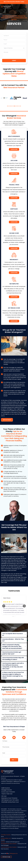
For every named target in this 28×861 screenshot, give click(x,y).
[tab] (4, 737)
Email (4, 753)
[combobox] (14, 48)
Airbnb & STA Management (12, 842)
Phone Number (6, 747)
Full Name (5, 741)
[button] (26, 7)
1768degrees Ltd (13, 853)
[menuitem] (14, 788)
